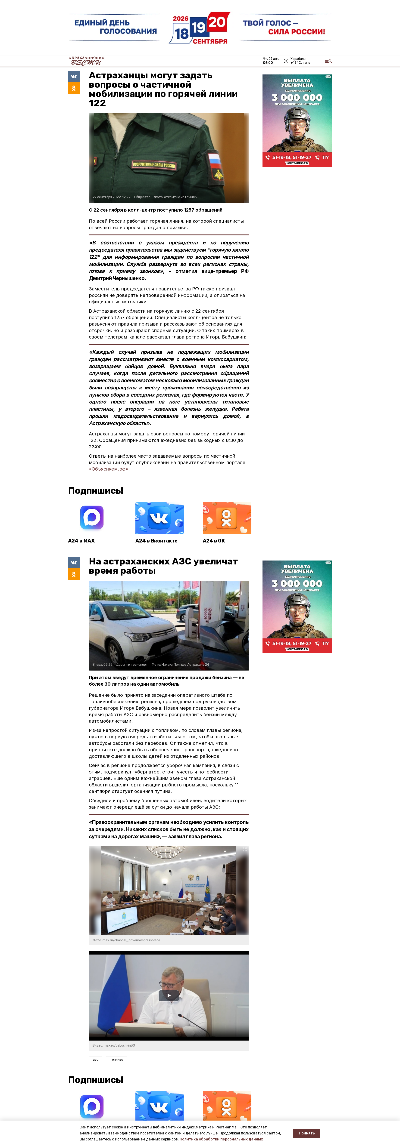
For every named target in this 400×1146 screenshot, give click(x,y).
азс (95, 1060)
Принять (307, 1133)
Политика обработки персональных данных (221, 1139)
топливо (116, 1060)
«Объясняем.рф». (109, 469)
